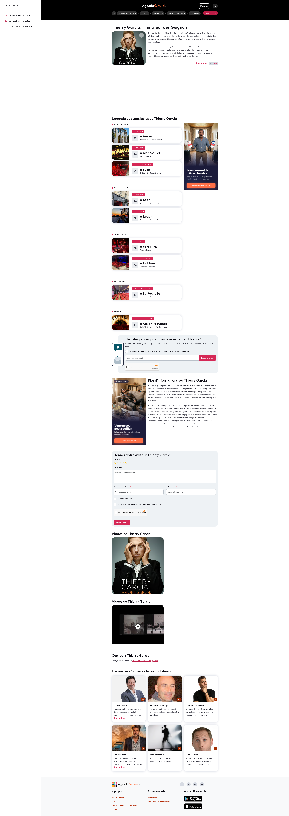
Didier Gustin (120, 754)
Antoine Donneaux (195, 705)
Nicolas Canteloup (159, 705)
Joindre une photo (126, 498)
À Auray (146, 136)
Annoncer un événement (159, 801)
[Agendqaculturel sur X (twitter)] (182, 784)
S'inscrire (204, 6)
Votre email (171, 487)
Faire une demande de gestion (145, 660)
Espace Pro (152, 797)
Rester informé (207, 358)
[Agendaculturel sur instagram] (195, 784)
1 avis (214, 63)
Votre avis (118, 467)
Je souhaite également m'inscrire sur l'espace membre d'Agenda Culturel (161, 351)
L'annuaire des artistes (17, 21)
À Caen (145, 200)
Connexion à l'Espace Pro (18, 26)
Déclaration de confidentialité (125, 805)
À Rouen (146, 216)
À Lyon (145, 170)
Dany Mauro (192, 754)
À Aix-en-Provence (153, 324)
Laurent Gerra (121, 705)
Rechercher (12, 5)
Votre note (118, 459)
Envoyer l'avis (121, 522)
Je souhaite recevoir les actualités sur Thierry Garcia (140, 504)
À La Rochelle (150, 293)
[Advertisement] (165, 95)
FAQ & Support (118, 797)
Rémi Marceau (157, 754)
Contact (115, 809)
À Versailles (148, 247)
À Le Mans (147, 263)
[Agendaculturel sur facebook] (189, 784)
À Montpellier (150, 153)
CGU (114, 801)
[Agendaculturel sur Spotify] (202, 784)
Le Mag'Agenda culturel (17, 15)
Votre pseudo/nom (122, 487)
